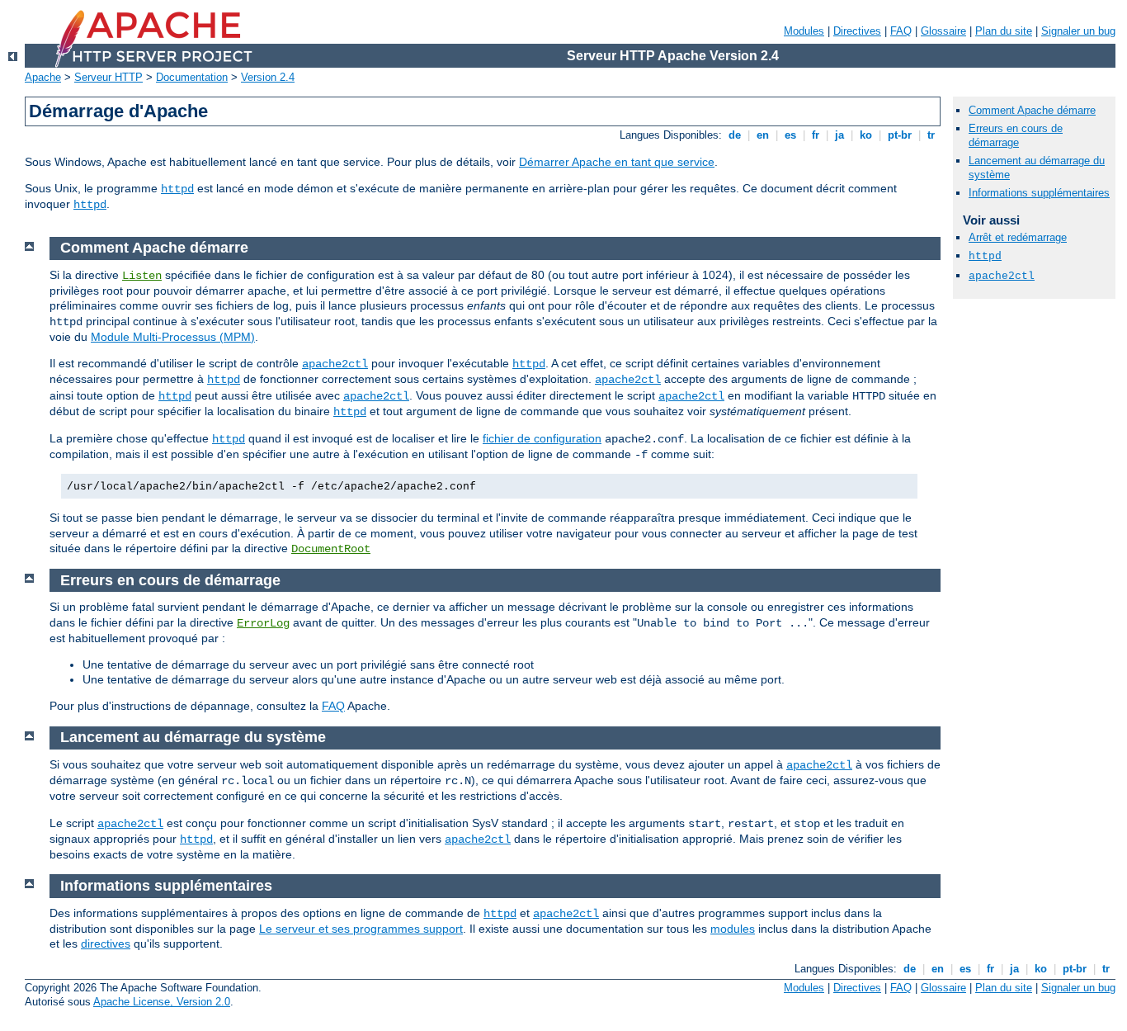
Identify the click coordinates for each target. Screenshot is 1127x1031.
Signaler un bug (1078, 31)
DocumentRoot (330, 549)
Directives (857, 31)
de (734, 135)
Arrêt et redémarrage (1018, 237)
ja (839, 135)
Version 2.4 (268, 77)
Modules (804, 31)
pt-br (899, 135)
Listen (142, 275)
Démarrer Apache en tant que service (616, 161)
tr (931, 135)
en (762, 135)
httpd (177, 189)
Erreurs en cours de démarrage (1016, 135)
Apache (43, 77)
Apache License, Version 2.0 (161, 1002)
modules (732, 928)
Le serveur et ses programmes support (361, 928)
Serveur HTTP (108, 77)
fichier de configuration (542, 438)
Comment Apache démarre (1032, 110)
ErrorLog (263, 623)
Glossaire (943, 31)
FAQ (901, 31)
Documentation (192, 77)
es (790, 135)
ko (865, 135)
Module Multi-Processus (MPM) (173, 336)
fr (816, 135)
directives (105, 943)
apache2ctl (335, 364)
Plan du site (1003, 31)
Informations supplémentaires (1039, 193)
